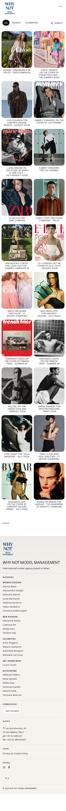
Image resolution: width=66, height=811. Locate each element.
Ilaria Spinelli (10, 678)
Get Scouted (12, 710)
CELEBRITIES (31, 22)
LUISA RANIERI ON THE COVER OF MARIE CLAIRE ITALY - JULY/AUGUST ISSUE (17, 171)
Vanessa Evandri (12, 686)
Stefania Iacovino (12, 602)
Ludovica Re (9, 624)
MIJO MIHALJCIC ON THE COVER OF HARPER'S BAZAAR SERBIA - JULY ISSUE (17, 505)
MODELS (16, 22)
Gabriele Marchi (11, 594)
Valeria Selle (9, 690)
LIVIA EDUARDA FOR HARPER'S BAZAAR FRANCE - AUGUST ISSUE (17, 122)
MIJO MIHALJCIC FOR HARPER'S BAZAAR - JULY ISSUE (49, 313)
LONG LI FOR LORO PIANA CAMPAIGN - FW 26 (49, 219)
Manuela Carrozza (13, 654)
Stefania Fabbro (11, 674)
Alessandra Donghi (13, 590)
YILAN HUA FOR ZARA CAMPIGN (17, 219)
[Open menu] (60, 6)
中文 (7, 778)
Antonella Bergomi (13, 650)
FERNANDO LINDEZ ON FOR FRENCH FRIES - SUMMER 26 (49, 361)
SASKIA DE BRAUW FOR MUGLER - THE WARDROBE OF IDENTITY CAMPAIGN (49, 504)
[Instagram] (4, 767)
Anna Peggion (10, 642)
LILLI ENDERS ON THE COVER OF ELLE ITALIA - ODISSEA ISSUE (49, 265)
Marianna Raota (11, 620)
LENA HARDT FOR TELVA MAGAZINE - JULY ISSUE (17, 455)
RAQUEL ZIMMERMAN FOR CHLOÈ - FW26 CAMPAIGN (16, 71)
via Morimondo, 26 (15, 728)
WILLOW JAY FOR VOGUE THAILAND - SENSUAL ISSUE (17, 409)
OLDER (5, 523)
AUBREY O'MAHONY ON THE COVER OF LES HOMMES (49, 121)
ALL (6, 22)
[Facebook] (9, 767)
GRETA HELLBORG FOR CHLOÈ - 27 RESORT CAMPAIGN (17, 313)
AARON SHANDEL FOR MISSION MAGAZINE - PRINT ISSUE (49, 409)
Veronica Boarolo (12, 694)
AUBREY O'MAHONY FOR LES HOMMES (49, 169)
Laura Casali (9, 664)
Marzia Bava (9, 586)
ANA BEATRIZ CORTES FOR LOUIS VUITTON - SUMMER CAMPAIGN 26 (17, 265)
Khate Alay (8, 682)
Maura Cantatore (12, 646)
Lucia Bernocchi (11, 598)
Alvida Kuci (9, 628)
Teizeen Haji (9, 632)
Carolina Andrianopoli (15, 610)
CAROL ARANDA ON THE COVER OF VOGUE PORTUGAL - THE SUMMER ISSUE (49, 74)
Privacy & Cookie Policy (15, 753)
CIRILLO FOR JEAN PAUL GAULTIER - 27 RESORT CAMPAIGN (49, 456)
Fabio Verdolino (11, 606)
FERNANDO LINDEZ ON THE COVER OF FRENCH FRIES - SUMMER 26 (17, 361)
